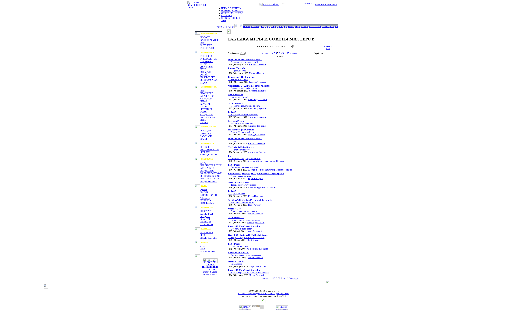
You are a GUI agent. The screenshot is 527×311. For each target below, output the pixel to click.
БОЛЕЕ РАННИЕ (208, 251)
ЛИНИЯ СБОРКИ (207, 143)
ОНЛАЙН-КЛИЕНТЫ (205, 199)
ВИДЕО (230, 27)
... (271, 53)
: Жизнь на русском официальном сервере (248, 271)
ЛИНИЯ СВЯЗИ (207, 207)
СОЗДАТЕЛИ (206, 114)
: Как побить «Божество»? (250, 201)
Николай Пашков (284, 170)
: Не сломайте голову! (241, 148)
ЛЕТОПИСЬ (206, 109)
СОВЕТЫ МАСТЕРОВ (232, 13)
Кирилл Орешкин (257, 64)
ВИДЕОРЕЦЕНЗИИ (210, 176)
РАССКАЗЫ (206, 136)
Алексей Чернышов (257, 126)
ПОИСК (308, 3)
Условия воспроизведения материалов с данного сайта (263, 293)
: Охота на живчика (238, 245)
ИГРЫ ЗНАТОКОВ (209, 179)
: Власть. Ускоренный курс (241, 131)
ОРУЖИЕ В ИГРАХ (206, 100)
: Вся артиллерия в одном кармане (245, 253)
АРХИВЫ (204, 242)
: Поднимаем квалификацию (249, 87)
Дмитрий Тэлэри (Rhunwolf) (261, 170)
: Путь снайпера (236, 192)
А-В (319, 26)
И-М (327, 26)
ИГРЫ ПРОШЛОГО (206, 92)
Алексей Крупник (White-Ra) (261, 187)
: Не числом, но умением (240, 122)
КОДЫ (203, 82)
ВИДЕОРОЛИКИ (208, 181)
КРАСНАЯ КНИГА (205, 105)
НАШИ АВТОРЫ (208, 238)
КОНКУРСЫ (206, 214)
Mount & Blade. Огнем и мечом (210, 273)
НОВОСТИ (205, 37)
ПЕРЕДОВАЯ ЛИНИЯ (209, 33)
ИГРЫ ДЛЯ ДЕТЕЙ (205, 73)
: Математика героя (241, 78)
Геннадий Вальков (257, 82)
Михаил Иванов (256, 73)
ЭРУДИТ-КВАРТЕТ (205, 217)
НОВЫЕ (255, 26)
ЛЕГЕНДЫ (205, 131)
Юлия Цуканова (255, 196)
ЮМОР (203, 139)
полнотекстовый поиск (326, 4)
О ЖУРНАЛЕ (206, 229)
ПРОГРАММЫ (207, 203)
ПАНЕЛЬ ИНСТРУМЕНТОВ (209, 148)
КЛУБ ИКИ (226, 15)
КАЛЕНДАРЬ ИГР (209, 40)
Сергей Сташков (276, 161)
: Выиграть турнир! (238, 95)
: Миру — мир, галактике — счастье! (248, 236)
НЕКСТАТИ (206, 211)
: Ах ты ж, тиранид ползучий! (245, 60)
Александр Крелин (257, 108)
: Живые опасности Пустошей (243, 113)
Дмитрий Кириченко (258, 161)
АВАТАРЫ (205, 222)
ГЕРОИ (204, 112)
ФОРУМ (220, 27)
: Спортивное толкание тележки (244, 218)
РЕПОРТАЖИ (207, 48)
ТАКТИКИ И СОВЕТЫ (206, 62)
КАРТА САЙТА (271, 4)
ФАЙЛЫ (204, 186)
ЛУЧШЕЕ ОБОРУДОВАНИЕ (209, 153)
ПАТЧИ (204, 192)
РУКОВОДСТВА (208, 59)
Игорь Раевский (254, 231)
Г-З (323, 26)
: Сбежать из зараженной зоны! (243, 166)
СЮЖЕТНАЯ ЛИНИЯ (208, 127)
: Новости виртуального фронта (244, 104)
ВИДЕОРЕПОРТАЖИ (211, 173)
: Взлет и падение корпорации (243, 210)
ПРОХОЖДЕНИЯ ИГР (232, 10)
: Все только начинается (244, 227)
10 (283, 53)
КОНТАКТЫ (206, 224)
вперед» (293, 53)
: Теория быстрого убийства (242, 183)
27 (288, 53)
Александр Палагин (257, 99)
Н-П (332, 26)
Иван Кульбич (254, 205)
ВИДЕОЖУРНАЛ (209, 80)
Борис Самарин (255, 178)
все (328, 48)
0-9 (262, 26)
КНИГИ (204, 122)
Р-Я (336, 26)
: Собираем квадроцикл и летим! (244, 157)
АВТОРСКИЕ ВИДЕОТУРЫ (207, 169)
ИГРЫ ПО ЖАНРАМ (231, 8)
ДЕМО (203, 189)
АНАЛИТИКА (207, 96)
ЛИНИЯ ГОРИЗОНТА (209, 87)
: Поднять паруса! (237, 69)
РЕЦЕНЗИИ (206, 56)
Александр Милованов (257, 249)
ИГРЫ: (246, 26)
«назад (265, 53)
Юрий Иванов (253, 240)
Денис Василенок (255, 214)
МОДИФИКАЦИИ (209, 195)
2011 (202, 246)
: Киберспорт (236, 262)
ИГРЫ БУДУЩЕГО (206, 44)
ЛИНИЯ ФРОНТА (207, 52)
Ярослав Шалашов (258, 91)
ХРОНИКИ (205, 133)
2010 (202, 248)
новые (328, 46)
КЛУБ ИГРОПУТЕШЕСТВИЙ (211, 164)
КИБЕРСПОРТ (207, 77)
